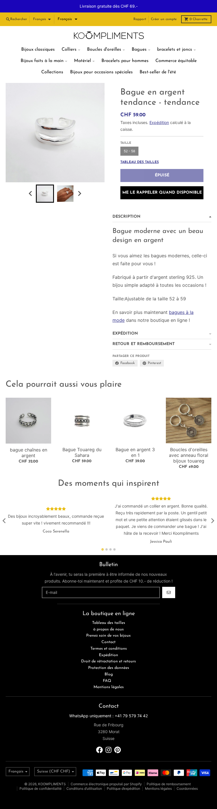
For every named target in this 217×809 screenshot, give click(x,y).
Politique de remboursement (169, 771)
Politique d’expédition (123, 776)
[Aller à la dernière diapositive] (31, 181)
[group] (45, 181)
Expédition (159, 110)
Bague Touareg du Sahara (81, 440)
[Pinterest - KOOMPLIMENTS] (117, 737)
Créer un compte (164, 6)
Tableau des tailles (139, 149)
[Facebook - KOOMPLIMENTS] (99, 737)
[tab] (102, 537)
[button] (67, 6)
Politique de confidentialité (40, 776)
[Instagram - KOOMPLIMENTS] (108, 737)
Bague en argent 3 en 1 (135, 440)
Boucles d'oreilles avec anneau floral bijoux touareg (188, 442)
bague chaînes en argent (28, 440)
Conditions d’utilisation (84, 776)
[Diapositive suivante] (79, 181)
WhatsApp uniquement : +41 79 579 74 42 (108, 703)
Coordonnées (187, 776)
